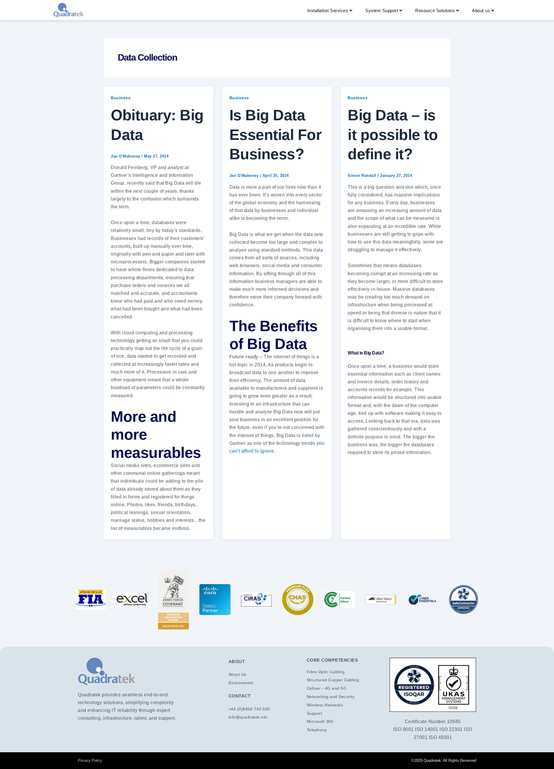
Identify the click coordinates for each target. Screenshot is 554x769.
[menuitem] (330, 10)
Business (120, 97)
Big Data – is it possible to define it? (393, 134)
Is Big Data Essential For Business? (275, 134)
